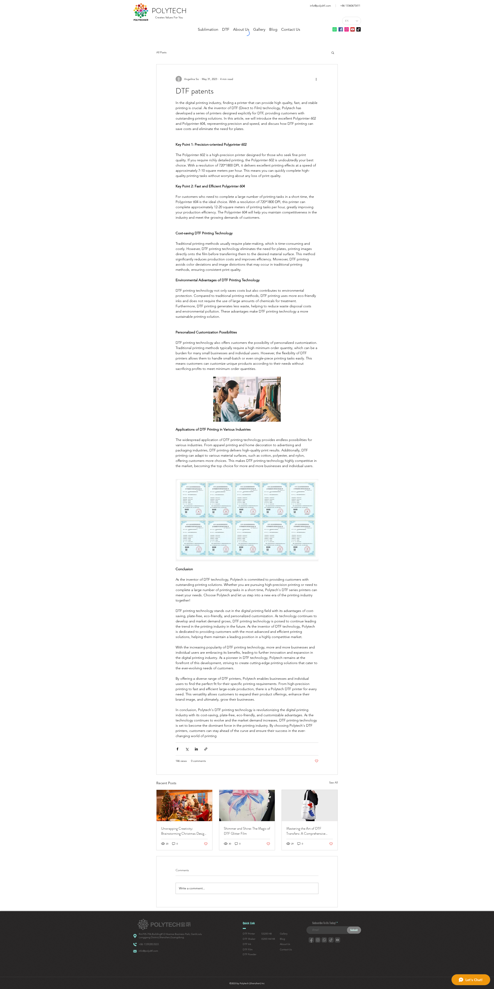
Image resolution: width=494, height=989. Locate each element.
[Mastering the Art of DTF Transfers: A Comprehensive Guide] (310, 805)
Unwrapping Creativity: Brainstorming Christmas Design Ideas (183, 831)
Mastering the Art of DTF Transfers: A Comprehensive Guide (305, 831)
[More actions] (316, 79)
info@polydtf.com (320, 5)
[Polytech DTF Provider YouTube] (352, 29)
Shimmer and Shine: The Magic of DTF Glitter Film (247, 831)
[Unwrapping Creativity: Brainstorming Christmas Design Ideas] (184, 805)
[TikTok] (358, 29)
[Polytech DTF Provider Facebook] (340, 29)
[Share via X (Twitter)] (187, 749)
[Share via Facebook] (177, 749)
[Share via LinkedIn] (196, 749)
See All (333, 782)
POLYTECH (169, 11)
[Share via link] (206, 749)
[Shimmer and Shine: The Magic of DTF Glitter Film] (247, 805)
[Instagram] (346, 29)
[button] (333, 52)
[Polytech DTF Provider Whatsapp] (334, 29)
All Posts (161, 52)
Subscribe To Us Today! (324, 923)
